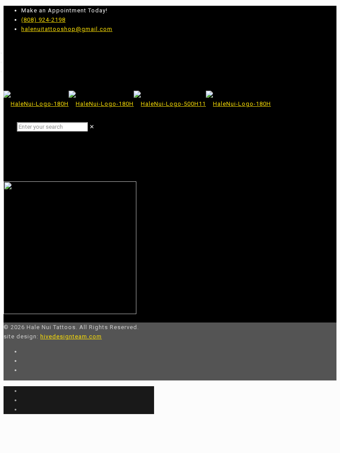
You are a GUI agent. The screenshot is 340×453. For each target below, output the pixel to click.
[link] (92, 126)
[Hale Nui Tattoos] (137, 104)
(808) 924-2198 (43, 19)
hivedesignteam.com (71, 336)
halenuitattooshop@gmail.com (66, 29)
